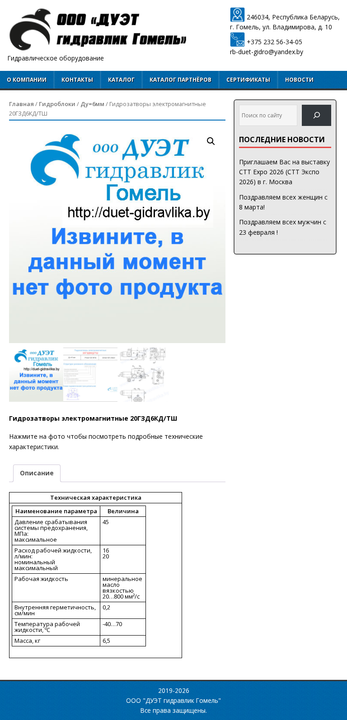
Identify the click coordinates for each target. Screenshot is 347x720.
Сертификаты (248, 80)
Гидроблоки (57, 104)
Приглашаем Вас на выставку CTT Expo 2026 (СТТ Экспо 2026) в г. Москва (284, 172)
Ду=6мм (92, 104)
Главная (21, 104)
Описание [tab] (37, 473)
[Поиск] (316, 115)
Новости (299, 80)
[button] (211, 141)
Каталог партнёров (180, 80)
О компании (27, 80)
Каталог (121, 80)
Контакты (77, 80)
